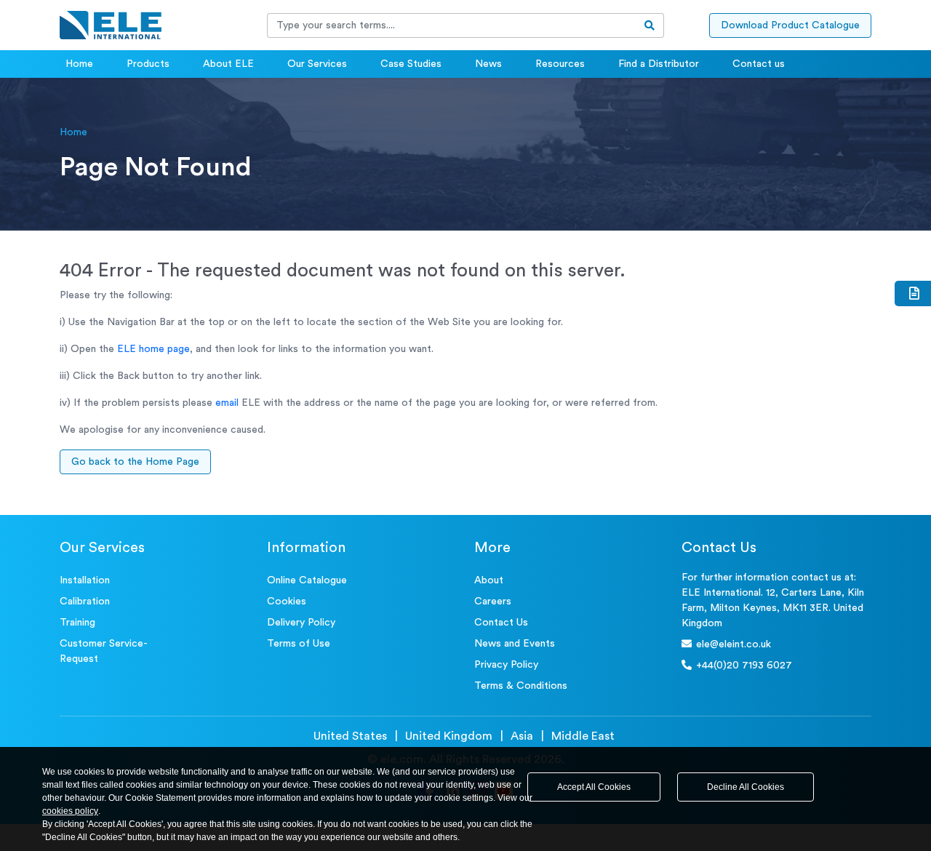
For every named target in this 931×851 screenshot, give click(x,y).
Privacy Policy (506, 665)
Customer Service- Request (104, 651)
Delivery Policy (301, 623)
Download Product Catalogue (790, 25)
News (488, 64)
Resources (560, 64)
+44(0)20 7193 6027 (744, 665)
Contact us (758, 64)
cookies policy (70, 811)
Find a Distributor (658, 64)
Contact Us (501, 623)
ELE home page (153, 349)
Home (79, 64)
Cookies (286, 601)
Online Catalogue (307, 580)
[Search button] (650, 25)
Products (148, 64)
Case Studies (410, 64)
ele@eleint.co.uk (733, 644)
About (488, 580)
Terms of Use (298, 644)
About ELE (228, 64)
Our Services (317, 64)
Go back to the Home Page (135, 462)
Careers (492, 601)
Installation (85, 580)
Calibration (85, 601)
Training (77, 623)
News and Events (514, 644)
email (227, 403)
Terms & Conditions (520, 686)
